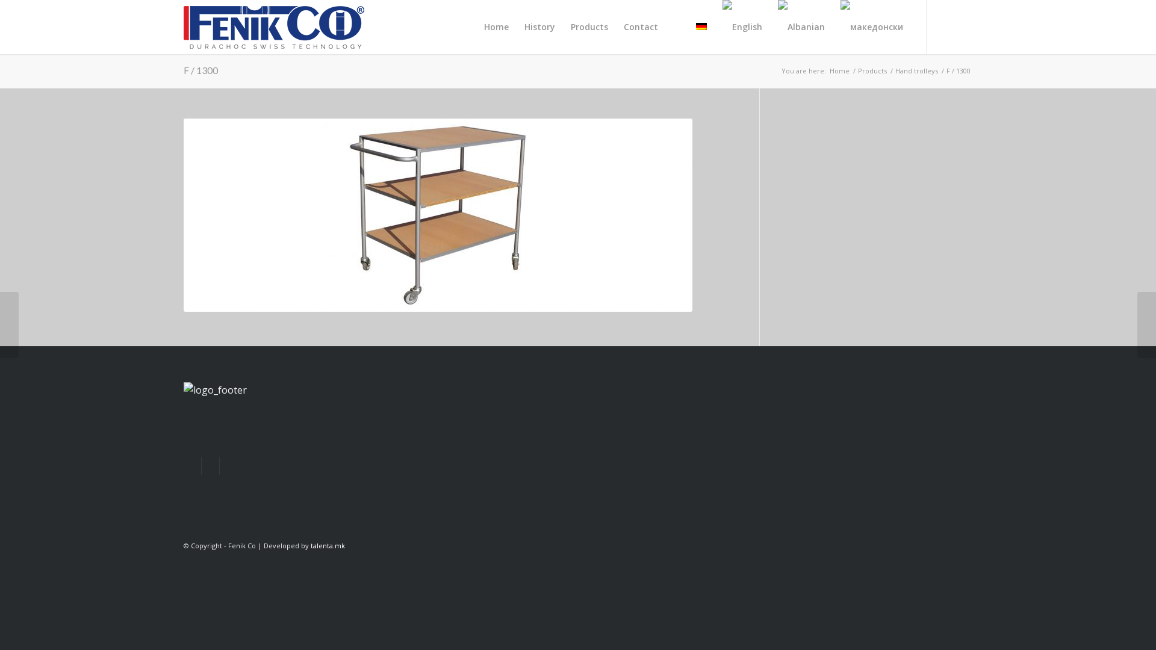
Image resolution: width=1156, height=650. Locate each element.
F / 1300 (201, 70)
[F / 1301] (1146, 325)
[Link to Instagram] (963, 26)
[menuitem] (496, 27)
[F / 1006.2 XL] (9, 325)
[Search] (677, 27)
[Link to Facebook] (945, 26)
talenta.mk (328, 545)
